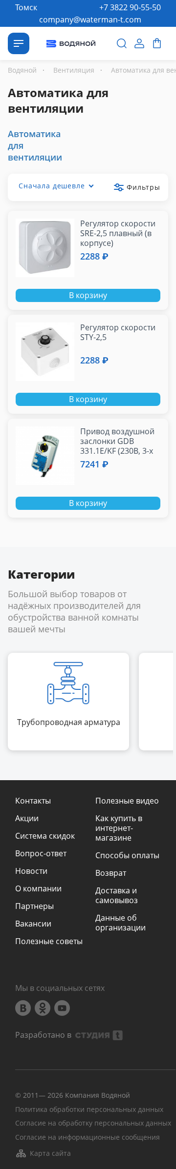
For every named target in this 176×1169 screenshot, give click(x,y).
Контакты (33, 801)
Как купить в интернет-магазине (118, 828)
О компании (38, 888)
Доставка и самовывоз (116, 895)
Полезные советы (49, 941)
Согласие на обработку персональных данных (93, 1123)
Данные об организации (120, 922)
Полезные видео (127, 801)
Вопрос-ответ (40, 853)
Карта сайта (50, 1153)
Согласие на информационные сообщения (87, 1137)
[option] (68, 701)
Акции (27, 818)
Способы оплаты (127, 855)
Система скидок (45, 836)
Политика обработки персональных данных (89, 1110)
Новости (31, 871)
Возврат (110, 873)
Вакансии (33, 923)
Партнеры (34, 906)
